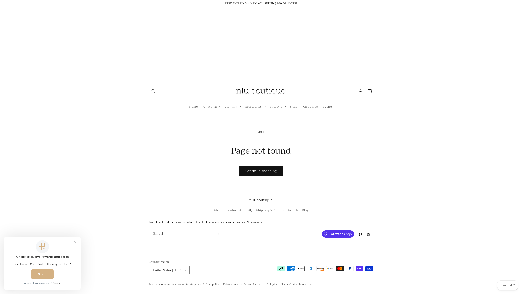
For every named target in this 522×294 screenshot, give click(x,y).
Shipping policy (276, 284)
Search (293, 210)
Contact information (301, 284)
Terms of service (253, 284)
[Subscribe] (217, 233)
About (218, 210)
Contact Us (235, 210)
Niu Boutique (166, 284)
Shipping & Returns (270, 210)
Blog (305, 210)
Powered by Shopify (187, 284)
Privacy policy (231, 284)
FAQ (249, 210)
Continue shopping (261, 171)
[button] (153, 91)
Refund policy (211, 284)
